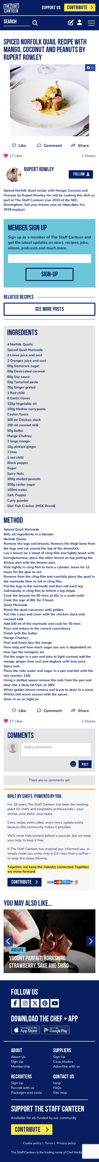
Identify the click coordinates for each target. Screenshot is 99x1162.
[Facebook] (15, 1003)
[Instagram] (25, 1003)
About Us (18, 1057)
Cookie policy (32, 1143)
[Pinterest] (45, 1003)
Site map (60, 1092)
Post (85, 765)
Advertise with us (66, 1066)
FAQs (57, 1088)
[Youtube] (54, 1003)
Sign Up (17, 1061)
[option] (49, 100)
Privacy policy (66, 1143)
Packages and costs (26, 1092)
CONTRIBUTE (77, 7)
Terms (49, 1143)
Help (57, 1083)
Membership (20, 1066)
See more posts (49, 309)
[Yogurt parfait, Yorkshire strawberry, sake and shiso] (49, 941)
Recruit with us (22, 1088)
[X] (35, 1003)
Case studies (63, 1061)
